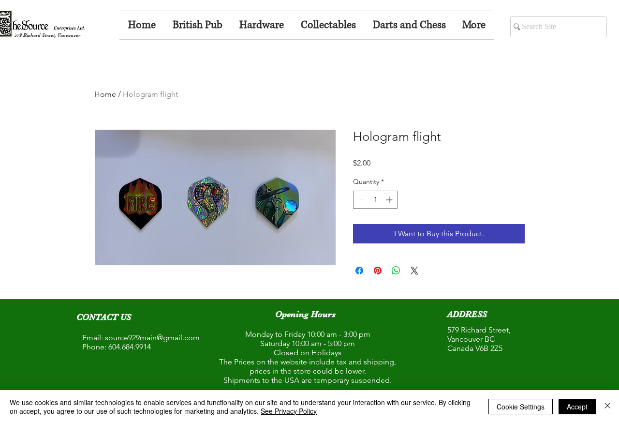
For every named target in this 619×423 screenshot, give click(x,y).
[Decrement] (360, 199)
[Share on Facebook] (359, 270)
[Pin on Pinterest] (377, 270)
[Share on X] (414, 270)
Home (105, 94)
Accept (577, 406)
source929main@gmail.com (152, 337)
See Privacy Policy (289, 411)
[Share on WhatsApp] (396, 270)
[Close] (607, 406)
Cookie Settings (521, 406)
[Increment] (390, 199)
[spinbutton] (375, 199)
